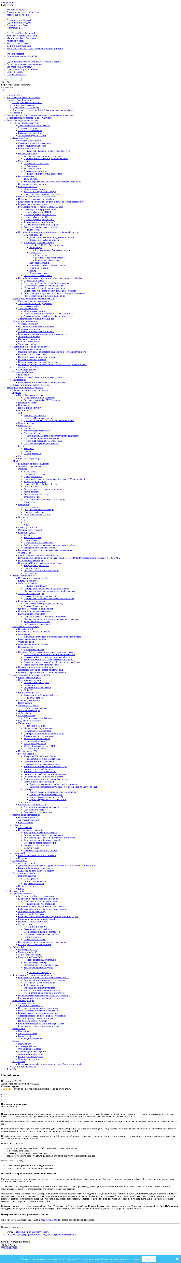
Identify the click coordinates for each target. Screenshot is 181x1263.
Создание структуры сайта (25, 367)
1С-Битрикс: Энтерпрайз (19, 46)
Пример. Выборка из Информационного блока (46, 588)
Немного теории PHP (28, 692)
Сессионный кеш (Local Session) (39, 929)
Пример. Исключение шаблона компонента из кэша (49, 598)
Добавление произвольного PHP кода (30, 385)
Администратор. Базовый (19, 20)
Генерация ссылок (32, 453)
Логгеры (22, 456)
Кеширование (19, 380)
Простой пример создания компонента (36, 1018)
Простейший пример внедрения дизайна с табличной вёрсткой (48, 232)
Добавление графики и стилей (44, 240)
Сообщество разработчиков (25, 107)
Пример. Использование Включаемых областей (47, 151)
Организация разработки (30, 680)
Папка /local (29, 685)
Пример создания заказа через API (46, 794)
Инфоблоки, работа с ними (25, 626)
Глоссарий (17, 113)
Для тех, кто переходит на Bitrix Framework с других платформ (42, 110)
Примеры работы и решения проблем (36, 199)
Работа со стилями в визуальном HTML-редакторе (48, 313)
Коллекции (23, 504)
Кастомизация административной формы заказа (41, 998)
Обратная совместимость (30, 530)
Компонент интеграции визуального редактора (41, 1023)
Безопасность (18, 1028)
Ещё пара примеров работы (37, 624)
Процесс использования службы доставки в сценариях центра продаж (63, 787)
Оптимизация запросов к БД (32, 911)
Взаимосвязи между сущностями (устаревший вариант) (45, 550)
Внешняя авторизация (23, 1000)
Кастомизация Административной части (32, 975)
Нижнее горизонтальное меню (50, 258)
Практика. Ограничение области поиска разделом (42, 672)
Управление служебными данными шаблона (33, 298)
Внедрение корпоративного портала (24, 64)
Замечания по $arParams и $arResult (41, 695)
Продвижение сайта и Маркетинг (23, 12)
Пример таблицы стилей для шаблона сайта (45, 316)
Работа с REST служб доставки (39, 782)
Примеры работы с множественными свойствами (48, 657)
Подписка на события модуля (38, 812)
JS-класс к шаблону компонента (39, 728)
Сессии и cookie (26, 924)
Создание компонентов (23, 1003)
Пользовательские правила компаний (42, 764)
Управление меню (32, 168)
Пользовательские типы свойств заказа (43, 759)
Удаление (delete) (32, 492)
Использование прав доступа (32, 184)
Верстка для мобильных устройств (40, 227)
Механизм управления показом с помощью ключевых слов (52, 181)
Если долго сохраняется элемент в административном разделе (48, 916)
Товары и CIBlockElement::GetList (40, 756)
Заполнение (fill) (32, 497)
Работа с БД (18, 947)
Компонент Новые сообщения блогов (47, 265)
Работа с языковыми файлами (38, 718)
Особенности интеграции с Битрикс (41, 224)
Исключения (24, 405)
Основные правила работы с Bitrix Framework (29, 118)
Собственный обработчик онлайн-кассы (43, 776)
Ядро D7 (16, 392)
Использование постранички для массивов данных (42, 942)
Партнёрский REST (16, 74)
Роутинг (22, 446)
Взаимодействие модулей (30, 1056)
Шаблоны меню (31, 166)
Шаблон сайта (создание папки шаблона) (43, 285)
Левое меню (41, 255)
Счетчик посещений (39, 268)
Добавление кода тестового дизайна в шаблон (51, 237)
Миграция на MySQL (28, 952)
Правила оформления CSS (36, 217)
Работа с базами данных (35, 708)
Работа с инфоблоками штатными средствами (40, 377)
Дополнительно (31, 848)
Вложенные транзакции (29, 458)
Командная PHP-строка (29, 677)
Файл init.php (24, 713)
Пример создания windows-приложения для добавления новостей (49, 1064)
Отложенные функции (29, 710)
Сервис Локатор (26, 423)
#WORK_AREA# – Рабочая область (46, 245)
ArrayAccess (29, 502)
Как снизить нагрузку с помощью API (36, 919)
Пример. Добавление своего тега (40, 606)
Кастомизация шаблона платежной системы (45, 774)
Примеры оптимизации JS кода (33, 921)
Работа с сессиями (32, 937)
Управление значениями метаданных (36, 319)
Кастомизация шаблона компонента (52, 250)
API (20, 413)
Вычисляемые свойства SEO (32, 639)
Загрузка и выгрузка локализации (40, 191)
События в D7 (25, 827)
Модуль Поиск (19, 860)
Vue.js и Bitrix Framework (19, 43)
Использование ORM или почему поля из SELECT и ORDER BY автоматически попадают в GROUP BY (69, 558)
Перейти (149, 1259)
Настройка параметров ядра (31, 395)
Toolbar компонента (33, 985)
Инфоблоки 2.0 (25, 629)
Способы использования (36, 881)
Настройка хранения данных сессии (41, 934)
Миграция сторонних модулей (38, 967)
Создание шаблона (33, 235)
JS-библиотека (25, 723)
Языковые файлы (26, 715)
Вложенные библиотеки (35, 748)
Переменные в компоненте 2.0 (33, 578)
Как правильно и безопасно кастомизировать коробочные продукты (40, 115)
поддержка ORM (49, 1220)
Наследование (30, 573)
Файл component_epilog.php (31, 593)
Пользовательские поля (23, 863)
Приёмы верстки (32, 230)
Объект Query (30, 540)
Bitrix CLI (28, 690)
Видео (27, 802)
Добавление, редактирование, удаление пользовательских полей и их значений (56, 865)
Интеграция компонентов (24, 321)
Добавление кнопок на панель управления (44, 980)
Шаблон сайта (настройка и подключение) (44, 288)
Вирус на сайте (25, 1036)
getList (27, 535)
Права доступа (25, 703)
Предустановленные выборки (38, 542)
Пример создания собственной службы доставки (53, 792)
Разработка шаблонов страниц (32, 204)
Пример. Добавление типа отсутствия (36, 357)
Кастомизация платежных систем (40, 771)
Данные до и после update (36, 845)
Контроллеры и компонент (37, 430)
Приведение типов (33, 476)
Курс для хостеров (15, 54)
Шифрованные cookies (35, 939)
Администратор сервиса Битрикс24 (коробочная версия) (34, 61)
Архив (27, 970)
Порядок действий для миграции (40, 960)
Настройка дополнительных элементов (37, 196)
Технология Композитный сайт (22, 35)
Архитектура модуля (34, 649)
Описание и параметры (29, 1049)
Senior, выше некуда (16, 891)
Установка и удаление (28, 1059)
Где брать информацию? (24, 105)
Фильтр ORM (24, 553)
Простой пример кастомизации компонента (45, 616)
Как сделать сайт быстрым (31, 914)
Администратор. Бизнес (18, 25)
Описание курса (14, 95)
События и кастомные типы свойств (41, 570)
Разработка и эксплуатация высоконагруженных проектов (35, 48)
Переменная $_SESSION (36, 927)
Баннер (32, 270)
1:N (25, 520)
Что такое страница (27, 128)
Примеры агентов (26, 817)
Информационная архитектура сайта (31, 1232)
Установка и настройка (18, 15)
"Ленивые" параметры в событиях (40, 850)
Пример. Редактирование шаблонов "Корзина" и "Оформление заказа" (52, 364)
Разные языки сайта (27, 186)
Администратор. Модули (19, 22)
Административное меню (30, 1054)
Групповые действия (34, 512)
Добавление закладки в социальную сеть (43, 835)
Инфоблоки (23, 375)
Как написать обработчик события (40, 832)
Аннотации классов (27, 527)
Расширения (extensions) (35, 741)
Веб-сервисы (18, 1061)
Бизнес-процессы (15, 72)
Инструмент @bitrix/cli (35, 743)
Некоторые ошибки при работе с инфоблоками (40, 670)
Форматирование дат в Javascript (39, 736)
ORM (15, 461)
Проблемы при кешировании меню (41, 901)
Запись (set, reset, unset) (35, 481)
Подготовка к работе (34, 280)
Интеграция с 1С (15, 28)
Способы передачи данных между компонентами (42, 1016)
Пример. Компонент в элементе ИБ (41, 596)
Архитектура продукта (29, 700)
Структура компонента (29, 329)
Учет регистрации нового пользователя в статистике (49, 837)
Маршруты (29, 448)
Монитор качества (27, 876)
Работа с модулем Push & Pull (32, 804)
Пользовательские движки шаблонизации (38, 1010)
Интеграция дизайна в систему (39, 242)
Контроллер (29, 428)
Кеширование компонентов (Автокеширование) (41, 382)
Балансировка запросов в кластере (34, 944)
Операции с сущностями (30, 466)
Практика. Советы (33, 433)
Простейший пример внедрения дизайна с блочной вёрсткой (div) (50, 278)
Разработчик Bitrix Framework (21, 33)
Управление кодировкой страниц (34, 301)
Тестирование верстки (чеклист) (39, 222)
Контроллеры (24, 425)
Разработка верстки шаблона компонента (38, 1013)
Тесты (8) (11, 1069)
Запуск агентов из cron (29, 820)
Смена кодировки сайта (29, 955)
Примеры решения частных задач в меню (44, 174)
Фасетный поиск (26, 642)
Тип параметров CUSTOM (37, 621)
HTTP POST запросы (34, 698)
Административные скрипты (32, 1051)
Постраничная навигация (30, 560)
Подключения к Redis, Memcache (39, 397)
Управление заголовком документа (35, 303)
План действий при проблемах (33, 644)
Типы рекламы (31, 179)
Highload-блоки (25, 647)
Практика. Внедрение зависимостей (41, 443)
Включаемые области (28, 148)
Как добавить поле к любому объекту (36, 871)
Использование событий (30, 830)
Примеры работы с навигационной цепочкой (46, 158)
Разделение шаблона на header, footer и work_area (47, 283)
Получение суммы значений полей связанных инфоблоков (52, 662)
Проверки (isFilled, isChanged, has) (40, 484)
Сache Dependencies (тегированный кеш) (43, 603)
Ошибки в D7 (24, 410)
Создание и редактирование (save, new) (43, 489)
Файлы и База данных (28, 705)
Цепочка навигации (27, 153)
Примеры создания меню (36, 171)
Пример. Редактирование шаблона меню (37, 362)
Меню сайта (24, 161)
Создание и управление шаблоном (34, 143)
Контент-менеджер (16, 9)
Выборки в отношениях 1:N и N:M (40, 547)
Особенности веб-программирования (36, 896)
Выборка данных (26, 532)
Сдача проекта (31, 878)
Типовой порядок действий (25, 123)
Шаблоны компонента (29, 341)
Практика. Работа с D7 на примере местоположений (49, 420)
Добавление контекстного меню (39, 982)
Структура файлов (27, 369)
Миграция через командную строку (41, 965)
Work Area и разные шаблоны (38, 275)
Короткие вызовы (32, 537)
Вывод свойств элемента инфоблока (41, 665)
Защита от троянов (33, 1038)
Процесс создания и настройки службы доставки (53, 784)
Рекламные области (27, 176)
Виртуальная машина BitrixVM (22, 56)
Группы (27, 451)
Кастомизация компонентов (31, 614)
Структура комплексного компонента (36, 331)
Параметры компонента (29, 339)
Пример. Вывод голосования (32, 354)
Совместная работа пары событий (40, 843)
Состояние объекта (33, 486)
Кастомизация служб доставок (38, 769)
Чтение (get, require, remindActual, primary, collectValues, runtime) (54, 479)
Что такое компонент (28, 324)
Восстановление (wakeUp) (36, 494)
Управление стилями (28, 308)
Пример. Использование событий (34, 611)
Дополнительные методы (30, 1005)
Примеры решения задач (35, 586)
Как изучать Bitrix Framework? (27, 102)
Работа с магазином (27, 754)
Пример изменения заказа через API (46, 797)
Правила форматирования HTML (40, 214)
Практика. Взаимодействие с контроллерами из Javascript (51, 436)
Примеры (28, 789)
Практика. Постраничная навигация (41, 438)
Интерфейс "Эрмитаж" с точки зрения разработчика (43, 977)
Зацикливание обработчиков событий (42, 840)
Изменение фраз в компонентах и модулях (44, 194)
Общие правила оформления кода (40, 209)
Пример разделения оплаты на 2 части (47, 799)
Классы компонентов (28, 581)
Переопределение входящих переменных (38, 1008)
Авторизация (7, 2)
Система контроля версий (36, 682)
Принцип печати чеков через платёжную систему (48, 779)
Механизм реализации (34, 189)
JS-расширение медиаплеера (37, 731)
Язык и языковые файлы (30, 130)
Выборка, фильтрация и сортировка (35, 868)
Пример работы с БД (28, 949)
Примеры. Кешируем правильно (39, 904)
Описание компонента (29, 336)
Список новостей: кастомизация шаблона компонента (50, 291)
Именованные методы (34, 474)
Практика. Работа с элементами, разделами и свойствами (45, 652)
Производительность (22, 893)
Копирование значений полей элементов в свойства (49, 659)
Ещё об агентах (25, 822)
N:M (26, 525)
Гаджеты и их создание (29, 720)
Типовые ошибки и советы (37, 738)
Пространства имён (27, 402)
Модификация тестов (34, 883)
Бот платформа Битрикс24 (19, 67)
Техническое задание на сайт (32, 135)
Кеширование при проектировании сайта (38, 899)
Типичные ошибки (27, 344)
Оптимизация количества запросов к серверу (45, 807)
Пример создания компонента (32, 1021)
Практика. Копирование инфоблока (35, 667)
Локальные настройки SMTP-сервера (42, 400)
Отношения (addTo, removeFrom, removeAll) (45, 499)
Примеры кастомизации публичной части (44, 733)
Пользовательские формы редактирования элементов (44, 995)
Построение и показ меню (36, 163)
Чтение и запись (31, 568)
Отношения (23, 517)
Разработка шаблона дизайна (32, 146)
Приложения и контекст (29, 408)
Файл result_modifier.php (29, 583)
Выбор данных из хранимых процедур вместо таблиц (50, 545)
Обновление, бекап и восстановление (30, 390)
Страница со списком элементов (39, 988)
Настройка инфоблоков (23, 372)
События (16, 825)
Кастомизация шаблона (29, 349)
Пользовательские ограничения (39, 761)
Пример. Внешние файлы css (32, 359)
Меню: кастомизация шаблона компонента (44, 296)
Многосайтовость (15, 41)
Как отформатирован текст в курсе (23, 97)
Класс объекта (30, 471)
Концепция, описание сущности (33, 464)
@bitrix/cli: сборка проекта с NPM (40, 746)
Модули (16, 1041)
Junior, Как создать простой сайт (22, 120)
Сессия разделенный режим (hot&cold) (42, 932)
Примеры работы (32, 306)
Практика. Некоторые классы (38, 418)
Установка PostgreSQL (40, 972)
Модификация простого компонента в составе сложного (51, 619)
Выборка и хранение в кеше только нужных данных (43, 909)
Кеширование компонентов (31, 601)
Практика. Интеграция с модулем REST (43, 441)
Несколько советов (27, 886)
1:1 (25, 522)
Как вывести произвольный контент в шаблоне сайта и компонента (51, 202)
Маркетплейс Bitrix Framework (21, 38)
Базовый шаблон (20, 138)
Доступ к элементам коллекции (39, 509)
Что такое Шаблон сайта (30, 140)
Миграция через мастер (35, 962)
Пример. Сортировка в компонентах (35, 609)
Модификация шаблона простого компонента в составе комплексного (52, 352)
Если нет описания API (35, 415)
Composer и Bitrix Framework (37, 687)
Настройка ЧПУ (20, 853)
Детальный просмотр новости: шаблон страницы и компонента (54, 293)
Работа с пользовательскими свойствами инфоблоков (49, 654)
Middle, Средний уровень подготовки (25, 387)
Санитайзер (23, 1031)
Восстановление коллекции (37, 514)
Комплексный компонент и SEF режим (37, 855)
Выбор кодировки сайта (29, 133)
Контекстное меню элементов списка (42, 990)
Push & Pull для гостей (34, 810)
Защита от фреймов (27, 1033)
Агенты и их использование (26, 815)
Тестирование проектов (23, 873)
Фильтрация (24, 634)
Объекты (22, 469)
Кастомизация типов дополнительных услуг (45, 766)
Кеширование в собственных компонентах (38, 1026)
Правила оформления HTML (38, 212)
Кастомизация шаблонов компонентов (31, 347)
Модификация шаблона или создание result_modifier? (49, 591)
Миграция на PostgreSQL (30, 957)
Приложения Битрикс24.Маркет (22, 69)
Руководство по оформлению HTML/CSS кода (40, 207)
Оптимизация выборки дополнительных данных (41, 906)
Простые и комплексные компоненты (36, 326)
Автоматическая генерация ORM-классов (38, 555)
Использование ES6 (27, 751)
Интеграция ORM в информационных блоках (40, 563)
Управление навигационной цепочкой (42, 156)
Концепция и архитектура (36, 565)
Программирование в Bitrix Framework (31, 675)
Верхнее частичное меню (47, 260)
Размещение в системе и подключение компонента (42, 334)
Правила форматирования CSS (39, 219)
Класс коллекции (32, 507)
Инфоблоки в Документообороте (34, 631)
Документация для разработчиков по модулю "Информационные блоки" (42, 1234)
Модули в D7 (24, 1044)
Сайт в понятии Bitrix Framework (34, 125)
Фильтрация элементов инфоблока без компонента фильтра (52, 637)
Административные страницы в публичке (44, 993)
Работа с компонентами (23, 575)
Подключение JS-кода (34, 726)
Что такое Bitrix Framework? (20, 100)
